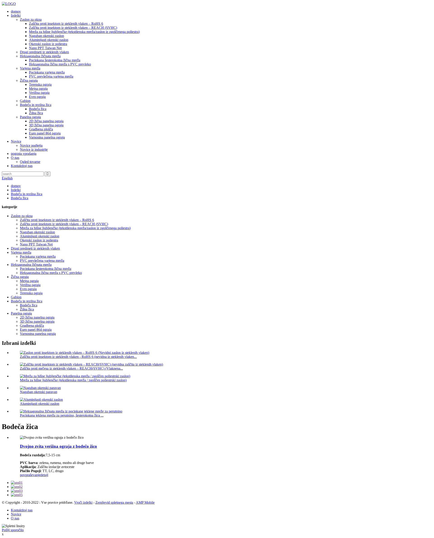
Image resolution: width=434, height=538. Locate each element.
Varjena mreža (30, 68)
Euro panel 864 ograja (45, 133)
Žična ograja (29, 80)
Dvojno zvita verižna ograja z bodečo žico (58, 446)
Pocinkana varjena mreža (47, 72)
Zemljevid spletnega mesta (114, 502)
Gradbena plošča (41, 129)
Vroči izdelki (83, 502)
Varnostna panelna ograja (47, 137)
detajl (44, 475)
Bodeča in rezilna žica (35, 105)
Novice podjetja (31, 145)
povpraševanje (30, 475)
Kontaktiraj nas (22, 166)
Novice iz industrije (34, 149)
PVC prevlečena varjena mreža (51, 76)
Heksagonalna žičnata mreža (40, 56)
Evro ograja (37, 97)
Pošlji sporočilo (13, 530)
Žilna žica (36, 113)
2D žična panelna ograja (46, 121)
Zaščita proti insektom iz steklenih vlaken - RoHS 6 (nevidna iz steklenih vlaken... (78, 357)
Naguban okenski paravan (38, 392)
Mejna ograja (38, 88)
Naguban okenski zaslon (46, 36)
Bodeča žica (37, 109)
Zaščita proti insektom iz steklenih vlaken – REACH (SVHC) (73, 28)
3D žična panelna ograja (46, 125)
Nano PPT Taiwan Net (45, 48)
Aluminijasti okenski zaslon (48, 40)
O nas (15, 158)
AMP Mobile (145, 502)
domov (16, 11)
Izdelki (16, 15)
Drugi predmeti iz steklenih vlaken (44, 52)
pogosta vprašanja (23, 153)
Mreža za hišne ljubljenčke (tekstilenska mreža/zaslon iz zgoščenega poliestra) (84, 32)
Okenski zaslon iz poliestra (48, 44)
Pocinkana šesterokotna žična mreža (54, 60)
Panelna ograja (30, 117)
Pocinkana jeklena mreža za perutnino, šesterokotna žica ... (62, 415)
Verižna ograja (39, 93)
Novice (16, 141)
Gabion (25, 101)
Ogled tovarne (30, 162)
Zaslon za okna (31, 19)
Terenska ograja (40, 84)
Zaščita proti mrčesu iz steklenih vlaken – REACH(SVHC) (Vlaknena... (71, 368)
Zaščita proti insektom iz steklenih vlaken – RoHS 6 (66, 24)
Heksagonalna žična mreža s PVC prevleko (60, 64)
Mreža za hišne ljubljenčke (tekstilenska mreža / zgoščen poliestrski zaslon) (73, 380)
